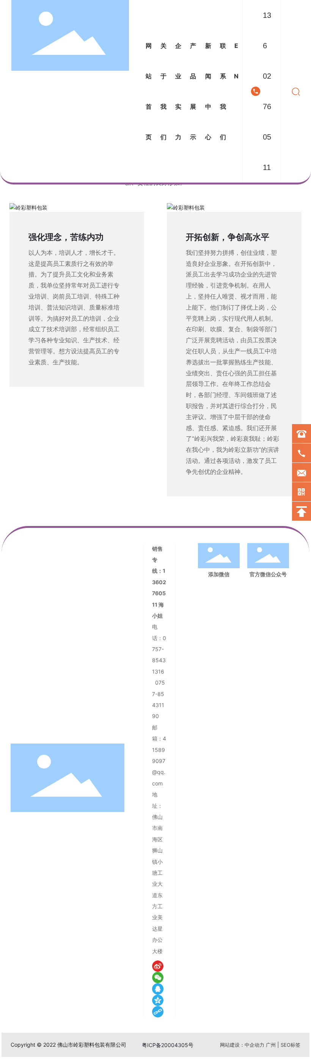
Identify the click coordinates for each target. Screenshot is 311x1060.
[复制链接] (157, 1011)
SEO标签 (290, 1045)
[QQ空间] (157, 1000)
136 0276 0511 (267, 91)
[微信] (157, 977)
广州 (271, 1045)
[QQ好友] (157, 989)
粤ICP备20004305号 (167, 1045)
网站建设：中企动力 (242, 1045)
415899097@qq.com (159, 761)
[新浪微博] (157, 966)
